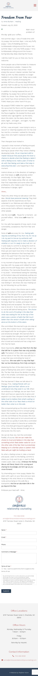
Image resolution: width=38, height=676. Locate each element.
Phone (3, 544)
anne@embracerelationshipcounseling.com (19, 518)
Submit (6, 591)
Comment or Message (9, 552)
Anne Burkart (8, 21)
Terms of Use (6, 566)
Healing (18, 21)
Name (4, 530)
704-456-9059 (19, 516)
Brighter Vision (24, 672)
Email (3, 537)
